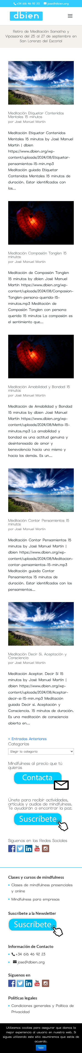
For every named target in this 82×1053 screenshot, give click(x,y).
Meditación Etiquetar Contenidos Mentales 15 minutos (36, 115)
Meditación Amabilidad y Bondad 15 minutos (39, 388)
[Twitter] (20, 848)
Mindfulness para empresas (35, 899)
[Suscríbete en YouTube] (37, 848)
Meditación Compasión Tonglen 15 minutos (37, 255)
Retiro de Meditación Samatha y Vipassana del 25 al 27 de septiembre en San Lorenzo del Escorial (41, 36)
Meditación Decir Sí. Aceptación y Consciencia (37, 656)
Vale (41, 1047)
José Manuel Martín (30, 122)
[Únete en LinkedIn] (28, 848)
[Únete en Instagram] (45, 848)
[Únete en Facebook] (11, 848)
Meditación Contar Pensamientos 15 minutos (38, 522)
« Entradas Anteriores (27, 738)
